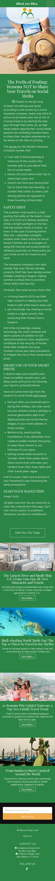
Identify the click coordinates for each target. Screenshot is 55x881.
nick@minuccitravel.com (28, 848)
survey (13, 146)
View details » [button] (27, 598)
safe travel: (40, 395)
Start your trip (27, 816)
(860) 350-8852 (27, 3)
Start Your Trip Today (27, 532)
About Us (27, 836)
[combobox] (27, 810)
